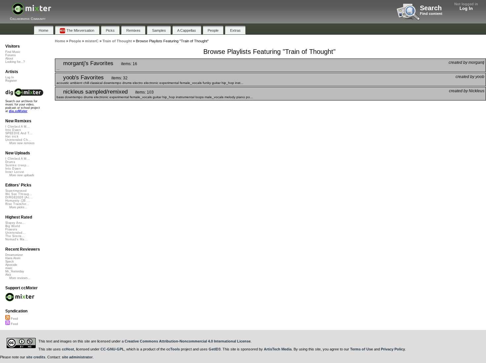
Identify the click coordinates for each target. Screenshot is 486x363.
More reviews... (20, 278)
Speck (9, 261)
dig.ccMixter (18, 111)
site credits (35, 357)
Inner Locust (14, 172)
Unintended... (15, 232)
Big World (12, 226)
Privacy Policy (393, 349)
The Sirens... (15, 236)
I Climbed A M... (17, 126)
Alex (8, 274)
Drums (10, 162)
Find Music (12, 52)
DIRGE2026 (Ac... (19, 197)
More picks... (18, 207)
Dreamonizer (14, 255)
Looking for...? (15, 61)
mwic (9, 268)
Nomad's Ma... (16, 239)
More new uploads (21, 175)
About (9, 58)
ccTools (173, 349)
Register (11, 80)
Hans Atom (12, 258)
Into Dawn (13, 130)
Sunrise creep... (17, 165)
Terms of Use (361, 349)
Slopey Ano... (15, 222)
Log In (466, 8)
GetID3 (215, 349)
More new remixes (22, 143)
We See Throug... (18, 194)
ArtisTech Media (278, 349)
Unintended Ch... (18, 139)
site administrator (77, 357)
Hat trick (12, 136)
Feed (14, 318)
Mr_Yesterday (14, 271)
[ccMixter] (31, 12)
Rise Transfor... (17, 204)
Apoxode (11, 264)
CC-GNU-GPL (112, 349)
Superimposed (16, 190)
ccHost (68, 349)
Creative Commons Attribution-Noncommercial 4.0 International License (188, 341)
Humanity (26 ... (17, 200)
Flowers (11, 229)
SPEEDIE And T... (18, 133)
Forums (10, 55)
